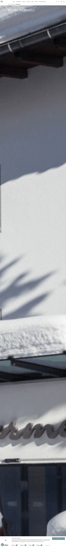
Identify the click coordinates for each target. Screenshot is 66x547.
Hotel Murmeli (18, 4)
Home (9, 4)
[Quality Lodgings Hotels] (2, 1)
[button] (61, 1)
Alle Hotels (13, 4)
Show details (47, 545)
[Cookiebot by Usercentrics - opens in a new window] (6, 545)
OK (58, 538)
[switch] (26, 545)
